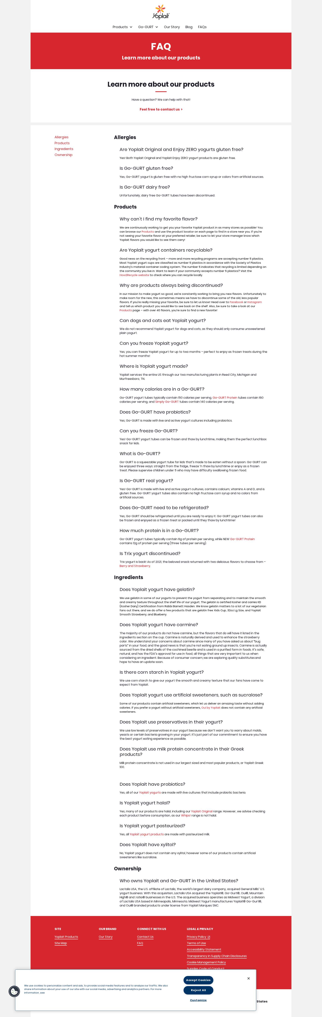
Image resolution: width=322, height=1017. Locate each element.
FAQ (140, 943)
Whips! (186, 815)
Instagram (254, 302)
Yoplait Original (201, 811)
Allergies (62, 137)
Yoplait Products (66, 937)
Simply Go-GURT (167, 402)
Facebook (237, 302)
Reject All (198, 990)
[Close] (248, 978)
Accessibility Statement (204, 949)
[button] (14, 991)
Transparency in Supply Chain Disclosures (217, 956)
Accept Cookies (198, 980)
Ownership (63, 154)
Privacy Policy (198, 937)
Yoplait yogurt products (147, 834)
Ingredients (64, 148)
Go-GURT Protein (225, 397)
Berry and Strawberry (135, 566)
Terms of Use (196, 943)
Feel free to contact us (160, 109)
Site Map (61, 943)
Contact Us (145, 937)
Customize (198, 1000)
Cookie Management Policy (206, 962)
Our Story (106, 937)
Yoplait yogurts (150, 792)
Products (62, 143)
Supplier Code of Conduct (205, 968)
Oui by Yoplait (210, 707)
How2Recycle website (134, 275)
